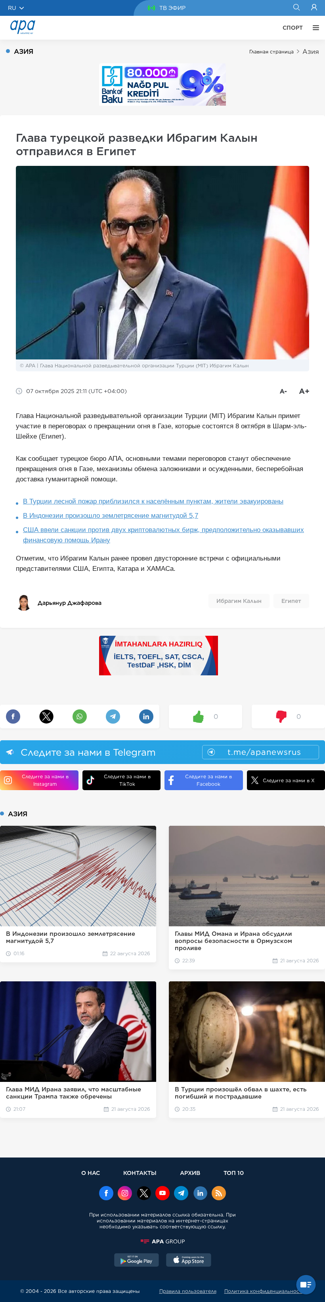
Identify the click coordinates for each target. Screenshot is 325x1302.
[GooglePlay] (136, 1260)
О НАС (90, 1172)
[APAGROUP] (162, 1241)
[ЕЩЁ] (314, 27)
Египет (291, 601)
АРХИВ (190, 1172)
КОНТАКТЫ (140, 1172)
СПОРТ (293, 28)
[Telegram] (181, 1194)
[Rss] (219, 1194)
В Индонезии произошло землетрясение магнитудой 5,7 (110, 515)
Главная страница (271, 52)
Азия (310, 51)
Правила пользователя (187, 1291)
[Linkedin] (200, 1194)
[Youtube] (162, 1194)
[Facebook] (106, 1194)
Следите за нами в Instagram (45, 780)
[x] (144, 1194)
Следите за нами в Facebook (208, 780)
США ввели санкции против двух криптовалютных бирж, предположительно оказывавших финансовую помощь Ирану (163, 535)
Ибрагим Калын (239, 601)
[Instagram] (125, 1194)
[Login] (314, 8)
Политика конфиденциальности (264, 1291)
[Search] (296, 7)
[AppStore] (188, 1260)
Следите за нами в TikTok (127, 780)
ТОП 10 (234, 1172)
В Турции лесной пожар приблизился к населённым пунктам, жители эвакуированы (153, 501)
